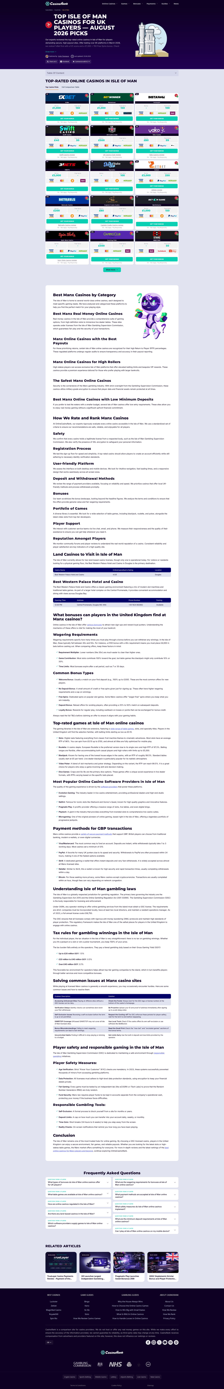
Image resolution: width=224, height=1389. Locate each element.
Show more (110, 270)
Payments (151, 3)
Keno (87, 1305)
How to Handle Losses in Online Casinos (130, 1318)
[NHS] (115, 1364)
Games (124, 3)
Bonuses (137, 3)
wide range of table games (122, 729)
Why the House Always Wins (130, 1301)
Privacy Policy (169, 1318)
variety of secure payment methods (96, 834)
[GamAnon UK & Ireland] (138, 1364)
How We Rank (169, 1314)
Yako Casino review (156, 155)
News (176, 3)
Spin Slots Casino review (67, 260)
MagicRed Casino (53, 1310)
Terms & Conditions (78, 1385)
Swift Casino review (67, 155)
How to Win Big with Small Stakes (130, 1310)
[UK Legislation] (100, 1364)
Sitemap (150, 1385)
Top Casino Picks (51, 87)
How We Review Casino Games (87, 1318)
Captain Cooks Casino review (112, 225)
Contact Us (169, 1305)
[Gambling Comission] (82, 1364)
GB (48, 1342)
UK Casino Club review (112, 155)
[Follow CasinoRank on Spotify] (170, 1342)
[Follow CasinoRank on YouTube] (165, 1342)
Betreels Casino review (67, 225)
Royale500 (53, 1314)
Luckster (54, 1301)
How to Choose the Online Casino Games (130, 1305)
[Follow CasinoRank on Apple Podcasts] (176, 1342)
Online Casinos (108, 3)
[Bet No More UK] (129, 1364)
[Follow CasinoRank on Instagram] (153, 1342)
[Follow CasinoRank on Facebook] (148, 1342)
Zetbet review (156, 190)
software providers (109, 787)
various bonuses (94, 625)
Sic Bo (87, 1310)
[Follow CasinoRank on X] (159, 1342)
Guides (165, 3)
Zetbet (54, 1305)
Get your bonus (67, 118)
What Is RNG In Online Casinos (130, 1314)
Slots (87, 1314)
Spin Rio (53, 1318)
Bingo (87, 1301)
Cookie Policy (116, 1385)
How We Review (169, 1310)
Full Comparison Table (70, 87)
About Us (169, 1301)
